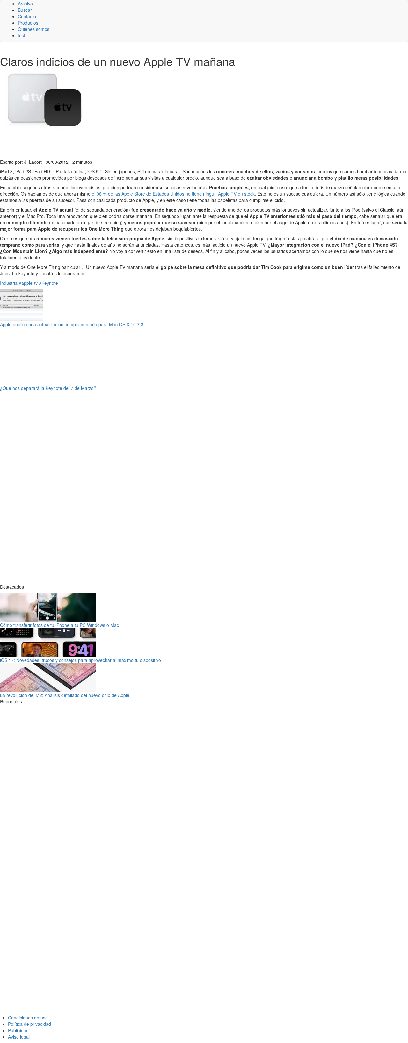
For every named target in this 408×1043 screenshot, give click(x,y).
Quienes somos (33, 29)
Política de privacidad (29, 1024)
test (21, 35)
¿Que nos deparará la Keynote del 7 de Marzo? (48, 388)
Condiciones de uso (28, 1017)
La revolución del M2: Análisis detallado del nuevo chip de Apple (64, 695)
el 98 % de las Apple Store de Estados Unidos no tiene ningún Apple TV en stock (173, 194)
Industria (9, 283)
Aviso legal (19, 1036)
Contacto (27, 16)
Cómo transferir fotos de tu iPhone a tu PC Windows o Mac (59, 625)
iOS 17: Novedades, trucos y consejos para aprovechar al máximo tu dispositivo (80, 660)
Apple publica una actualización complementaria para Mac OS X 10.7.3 (71, 324)
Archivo (25, 3)
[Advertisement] (156, 143)
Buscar (25, 10)
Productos (28, 22)
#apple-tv (28, 283)
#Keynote (48, 283)
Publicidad (18, 1030)
